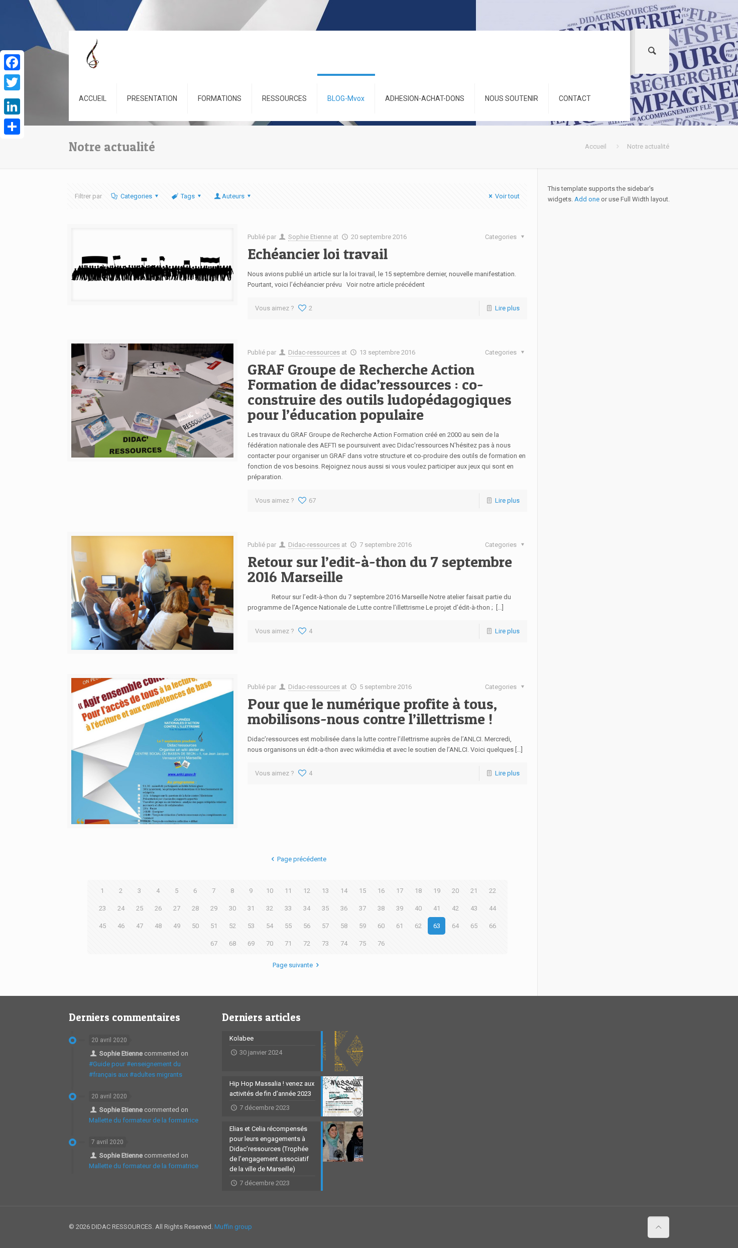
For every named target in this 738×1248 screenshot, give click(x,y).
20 (455, 890)
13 (325, 890)
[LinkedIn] (12, 106)
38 (381, 908)
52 (232, 926)
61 (399, 926)
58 (343, 926)
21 (473, 890)
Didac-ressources (314, 352)
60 (381, 926)
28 (195, 908)
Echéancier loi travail (318, 254)
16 (381, 890)
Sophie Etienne (309, 237)
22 (492, 890)
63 (436, 926)
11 (288, 890)
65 (473, 926)
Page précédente (301, 859)
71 (288, 943)
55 (288, 926)
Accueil (595, 146)
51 (213, 926)
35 (325, 908)
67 (213, 943)
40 (418, 908)
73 (325, 943)
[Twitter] (12, 82)
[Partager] (12, 127)
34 (306, 908)
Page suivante (293, 965)
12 (306, 890)
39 (399, 908)
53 (251, 926)
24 (121, 908)
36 (343, 908)
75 (362, 943)
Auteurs (233, 196)
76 (381, 943)
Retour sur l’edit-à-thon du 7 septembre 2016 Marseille (380, 569)
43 (473, 908)
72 (306, 943)
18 (418, 890)
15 (362, 890)
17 (399, 890)
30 (232, 908)
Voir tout (507, 196)
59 (362, 926)
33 (288, 908)
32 (269, 908)
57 (325, 926)
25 (139, 908)
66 (492, 926)
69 (251, 943)
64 (455, 926)
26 (158, 908)
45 (102, 926)
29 (213, 908)
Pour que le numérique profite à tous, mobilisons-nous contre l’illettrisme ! (372, 711)
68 (232, 943)
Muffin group (233, 1226)
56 (306, 926)
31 (251, 908)
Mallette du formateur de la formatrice (143, 1120)
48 (158, 926)
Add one (586, 199)
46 (121, 926)
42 (455, 908)
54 (269, 926)
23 (102, 908)
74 (343, 943)
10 (269, 890)
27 (176, 908)
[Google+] (12, 94)
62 (418, 926)
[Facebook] (12, 62)
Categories (136, 196)
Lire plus (507, 308)
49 (176, 926)
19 (436, 890)
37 (362, 908)
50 (195, 926)
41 (436, 908)
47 (139, 926)
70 (269, 943)
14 (343, 890)
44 (492, 908)
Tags (188, 196)
